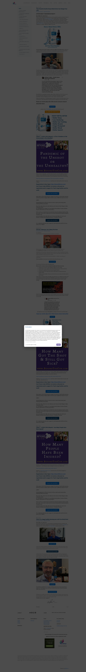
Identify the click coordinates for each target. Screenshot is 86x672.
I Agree (58, 344)
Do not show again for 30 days (31, 344)
